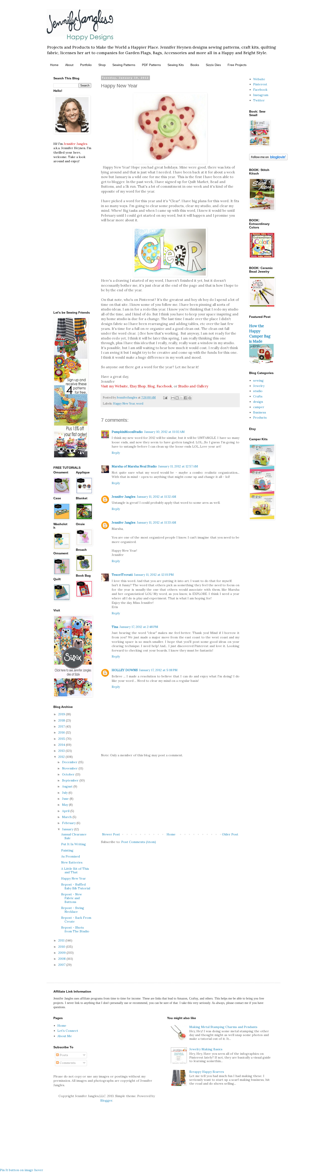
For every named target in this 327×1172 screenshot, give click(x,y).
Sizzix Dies (213, 65)
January (68, 829)
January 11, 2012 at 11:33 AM (156, 522)
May (65, 805)
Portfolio (86, 65)
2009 (62, 953)
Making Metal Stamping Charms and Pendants (223, 1027)
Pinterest (260, 84)
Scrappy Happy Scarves (206, 1072)
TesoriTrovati (122, 575)
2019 (62, 714)
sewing (258, 380)
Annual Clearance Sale (74, 836)
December (70, 762)
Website (259, 79)
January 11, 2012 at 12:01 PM (154, 575)
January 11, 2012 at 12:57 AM (178, 466)
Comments (67, 1063)
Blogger (106, 1100)
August (67, 786)
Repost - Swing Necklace (72, 910)
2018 (62, 720)
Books (194, 65)
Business (259, 412)
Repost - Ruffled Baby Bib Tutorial (75, 886)
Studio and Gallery (193, 386)
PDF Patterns (151, 65)
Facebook (164, 386)
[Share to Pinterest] (190, 398)
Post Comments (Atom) (138, 842)
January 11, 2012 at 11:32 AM (156, 497)
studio (257, 391)
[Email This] (173, 398)
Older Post (230, 834)
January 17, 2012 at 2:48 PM (138, 627)
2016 (62, 732)
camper (258, 407)
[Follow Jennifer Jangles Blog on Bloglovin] (268, 159)
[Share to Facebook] (185, 398)
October (68, 774)
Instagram (260, 95)
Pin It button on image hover (21, 1170)
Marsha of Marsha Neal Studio (134, 466)
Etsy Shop (138, 386)
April (66, 811)
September (70, 780)
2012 (62, 757)
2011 (61, 940)
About (69, 65)
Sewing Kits (176, 65)
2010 (62, 947)
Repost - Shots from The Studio (75, 929)
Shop (102, 65)
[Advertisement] (170, 795)
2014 (62, 745)
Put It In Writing (73, 844)
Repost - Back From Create (76, 919)
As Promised (70, 856)
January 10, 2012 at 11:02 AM (164, 432)
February (69, 823)
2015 (62, 739)
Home (54, 65)
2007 (62, 965)
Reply (116, 453)
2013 (62, 751)
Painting (67, 850)
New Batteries (72, 862)
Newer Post (111, 834)
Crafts (257, 396)
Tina (115, 627)
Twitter (259, 100)
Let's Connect (67, 1031)
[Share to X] (181, 398)
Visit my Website (114, 386)
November (70, 768)
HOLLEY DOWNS (125, 670)
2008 (62, 959)
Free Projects (237, 65)
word (139, 403)
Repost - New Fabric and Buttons (71, 898)
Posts (63, 1055)
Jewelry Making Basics (205, 1049)
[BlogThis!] (177, 398)
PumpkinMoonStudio (127, 432)
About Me (64, 1036)
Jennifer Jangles (123, 497)
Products (260, 417)
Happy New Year (124, 403)
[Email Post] (165, 397)
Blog (151, 386)
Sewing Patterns (123, 65)
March (67, 817)
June (66, 799)
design (258, 402)
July (65, 793)
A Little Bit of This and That (75, 870)
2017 (62, 726)
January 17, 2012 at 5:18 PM (158, 670)
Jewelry (258, 386)
